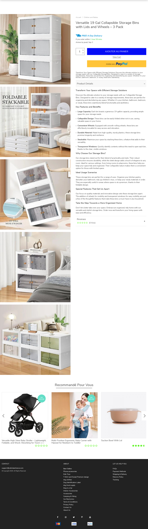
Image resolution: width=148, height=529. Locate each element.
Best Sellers (67, 469)
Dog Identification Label (71, 482)
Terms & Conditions (70, 502)
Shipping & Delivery (120, 474)
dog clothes (67, 480)
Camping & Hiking (69, 496)
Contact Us (67, 507)
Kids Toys (66, 474)
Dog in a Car (67, 488)
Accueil (78, 17)
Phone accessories (70, 471)
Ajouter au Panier (116, 51)
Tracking (116, 480)
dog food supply (69, 485)
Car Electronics (68, 499)
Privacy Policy (68, 504)
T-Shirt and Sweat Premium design (76, 477)
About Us (66, 510)
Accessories (67, 493)
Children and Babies (91, 17)
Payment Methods (119, 471)
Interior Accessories (70, 491)
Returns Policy (118, 477)
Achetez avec (110, 64)
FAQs (115, 469)
